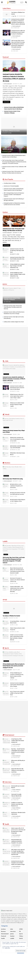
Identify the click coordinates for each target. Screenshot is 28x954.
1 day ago (14, 37)
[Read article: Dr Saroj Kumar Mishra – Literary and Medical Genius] (6, 622)
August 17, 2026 (15, 261)
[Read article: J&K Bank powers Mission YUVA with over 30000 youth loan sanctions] (6, 494)
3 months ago (16, 746)
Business (6, 475)
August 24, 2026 (7, 133)
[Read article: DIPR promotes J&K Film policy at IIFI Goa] (6, 762)
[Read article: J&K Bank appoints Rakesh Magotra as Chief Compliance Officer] (6, 501)
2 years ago (15, 799)
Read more (7, 102)
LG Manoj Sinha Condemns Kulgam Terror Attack (14, 321)
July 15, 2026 (14, 496)
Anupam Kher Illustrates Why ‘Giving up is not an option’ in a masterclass (17, 770)
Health (3, 938)
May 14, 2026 (14, 688)
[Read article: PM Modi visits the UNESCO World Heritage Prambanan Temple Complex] (6, 404)
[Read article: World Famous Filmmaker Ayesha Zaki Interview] (6, 814)
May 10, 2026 (14, 696)
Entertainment (5, 934)
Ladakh (6, 554)
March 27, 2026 (15, 631)
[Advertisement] (14, 343)
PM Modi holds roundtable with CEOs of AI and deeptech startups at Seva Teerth (17, 439)
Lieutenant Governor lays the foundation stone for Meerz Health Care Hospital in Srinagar (18, 862)
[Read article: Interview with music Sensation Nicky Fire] (6, 788)
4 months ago (16, 837)
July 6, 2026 (14, 575)
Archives (6, 612)
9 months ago (16, 766)
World (21, 938)
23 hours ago (15, 28)
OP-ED (21, 929)
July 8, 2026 (14, 408)
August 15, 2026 (15, 269)
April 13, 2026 (14, 625)
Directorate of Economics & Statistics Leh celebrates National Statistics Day (17, 580)
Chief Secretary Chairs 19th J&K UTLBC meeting (13, 479)
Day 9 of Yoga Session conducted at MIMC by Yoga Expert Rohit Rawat (17, 693)
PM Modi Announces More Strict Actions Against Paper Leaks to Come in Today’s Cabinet (16, 396)
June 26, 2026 (14, 593)
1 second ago (21, 16)
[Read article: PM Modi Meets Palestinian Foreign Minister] (6, 454)
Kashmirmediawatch (16, 26)
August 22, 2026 (18, 565)
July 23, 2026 (14, 489)
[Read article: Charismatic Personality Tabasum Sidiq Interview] (6, 796)
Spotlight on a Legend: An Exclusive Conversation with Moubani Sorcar (17, 804)
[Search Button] (26, 2)
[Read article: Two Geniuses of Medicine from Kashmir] (6, 14)
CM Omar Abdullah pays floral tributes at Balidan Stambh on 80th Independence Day (17, 274)
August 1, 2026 (17, 481)
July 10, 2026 (17, 669)
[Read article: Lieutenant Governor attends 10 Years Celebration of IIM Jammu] (14, 295)
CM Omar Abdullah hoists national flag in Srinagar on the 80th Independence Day (17, 266)
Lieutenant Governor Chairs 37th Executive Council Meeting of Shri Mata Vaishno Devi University (13, 307)
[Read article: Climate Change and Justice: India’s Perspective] (6, 629)
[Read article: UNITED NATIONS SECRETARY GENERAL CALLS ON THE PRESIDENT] (6, 447)
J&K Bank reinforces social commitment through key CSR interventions (16, 486)
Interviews (13, 931)
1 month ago (15, 791)
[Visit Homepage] (11, 2)
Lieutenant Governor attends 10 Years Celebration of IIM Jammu (12, 298)
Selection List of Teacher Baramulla (11, 186)
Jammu (12, 934)
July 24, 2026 (14, 399)
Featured (6, 70)
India (11, 929)
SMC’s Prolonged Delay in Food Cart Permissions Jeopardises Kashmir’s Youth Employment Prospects (14, 194)
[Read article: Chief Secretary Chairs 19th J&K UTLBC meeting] (14, 471)
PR (20, 931)
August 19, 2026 (18, 232)
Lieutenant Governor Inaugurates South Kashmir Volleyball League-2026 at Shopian (17, 684)
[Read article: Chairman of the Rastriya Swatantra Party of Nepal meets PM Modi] (14, 423)
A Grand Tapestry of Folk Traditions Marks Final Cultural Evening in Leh (17, 740)
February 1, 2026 (15, 456)
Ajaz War (14, 16)
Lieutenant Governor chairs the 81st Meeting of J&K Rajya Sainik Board (17, 250)
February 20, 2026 (15, 443)
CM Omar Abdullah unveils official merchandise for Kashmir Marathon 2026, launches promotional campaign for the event (13, 665)
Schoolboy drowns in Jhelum (10, 183)
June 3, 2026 (17, 434)
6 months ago (16, 846)
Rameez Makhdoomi (17, 789)
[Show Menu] (2, 2)
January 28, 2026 (15, 641)
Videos (21, 936)
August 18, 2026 (15, 254)
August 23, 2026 (18, 83)
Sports (21, 934)
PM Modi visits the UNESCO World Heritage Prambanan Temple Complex (17, 404)
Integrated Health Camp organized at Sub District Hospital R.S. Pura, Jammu (16, 841)
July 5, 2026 (14, 503)
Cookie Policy (7, 948)
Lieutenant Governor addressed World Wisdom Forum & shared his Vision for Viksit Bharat (18, 32)
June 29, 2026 (14, 583)
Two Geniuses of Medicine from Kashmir (11, 131)
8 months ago (16, 757)
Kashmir (12, 936)
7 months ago (15, 868)
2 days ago (15, 51)
